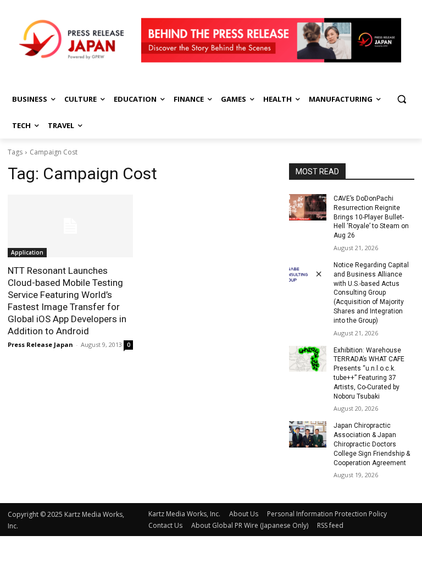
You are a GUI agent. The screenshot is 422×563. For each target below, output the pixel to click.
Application (27, 252)
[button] (401, 99)
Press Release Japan (40, 344)
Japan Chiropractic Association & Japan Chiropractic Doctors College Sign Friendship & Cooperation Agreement (372, 444)
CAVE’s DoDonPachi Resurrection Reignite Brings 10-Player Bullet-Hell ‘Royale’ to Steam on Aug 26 (371, 217)
